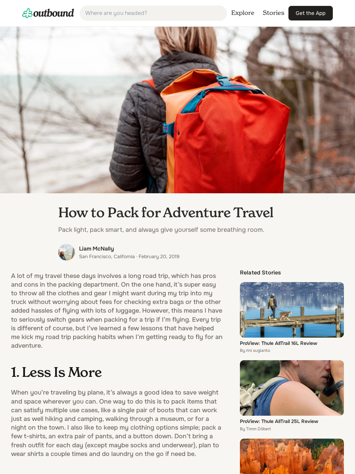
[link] (48, 13)
